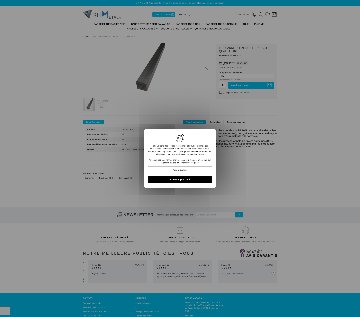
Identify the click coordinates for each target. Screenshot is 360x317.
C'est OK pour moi (180, 179)
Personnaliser (180, 170)
